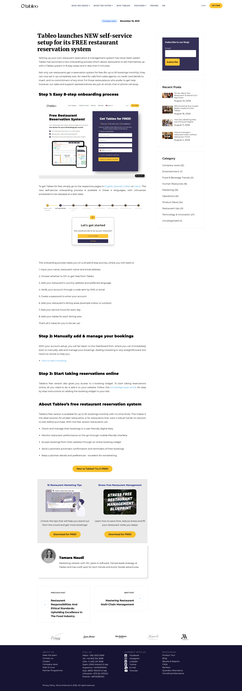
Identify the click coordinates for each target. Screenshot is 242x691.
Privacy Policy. (49, 685)
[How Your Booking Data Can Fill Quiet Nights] (167, 122)
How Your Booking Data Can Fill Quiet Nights (185, 121)
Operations (168, 196)
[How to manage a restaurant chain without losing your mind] (167, 135)
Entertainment (170, 171)
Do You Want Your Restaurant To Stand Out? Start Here (185, 95)
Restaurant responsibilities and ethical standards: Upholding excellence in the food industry (66, 608)
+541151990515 (100, 667)
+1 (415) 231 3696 (95, 661)
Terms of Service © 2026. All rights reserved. (75, 685)
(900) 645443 (95, 664)
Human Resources (172, 183)
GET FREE (216, 5)
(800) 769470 (94, 670)
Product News (170, 202)
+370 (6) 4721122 (100, 673)
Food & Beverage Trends (176, 177)
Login (203, 5)
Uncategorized (170, 220)
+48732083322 (97, 676)
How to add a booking (54, 360)
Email (168, 48)
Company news (109, 21)
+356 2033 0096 (96, 655)
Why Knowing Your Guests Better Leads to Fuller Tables (186, 108)
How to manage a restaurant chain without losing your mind (185, 134)
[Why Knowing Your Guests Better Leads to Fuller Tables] (167, 110)
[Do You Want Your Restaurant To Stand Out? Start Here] (167, 95)
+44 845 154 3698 (94, 658)
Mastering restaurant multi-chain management (117, 602)
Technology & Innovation (176, 214)
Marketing (168, 190)
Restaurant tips (171, 208)
